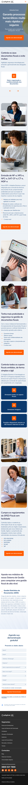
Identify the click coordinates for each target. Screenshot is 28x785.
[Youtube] (9, 770)
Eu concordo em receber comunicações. (12, 688)
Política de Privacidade (7, 777)
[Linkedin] (12, 770)
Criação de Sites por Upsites (8, 781)
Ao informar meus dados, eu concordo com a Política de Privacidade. (14, 697)
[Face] (15, 770)
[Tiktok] (6, 770)
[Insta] (3, 770)
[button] (18, 91)
